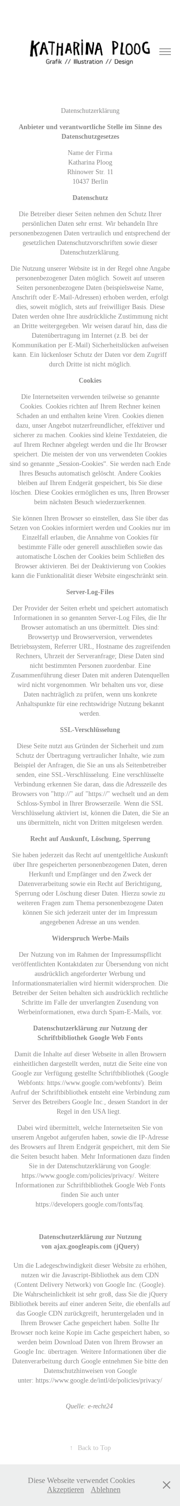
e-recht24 (100, 1406)
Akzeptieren (65, 1489)
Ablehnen (105, 1489)
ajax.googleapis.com (83, 1246)
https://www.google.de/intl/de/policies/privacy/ (99, 1380)
